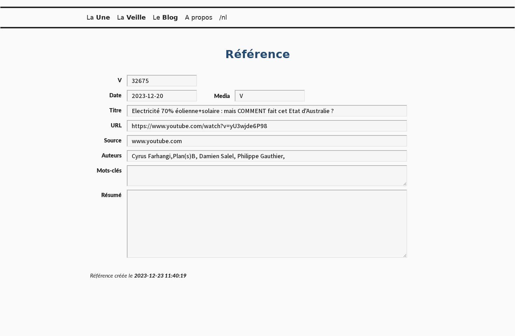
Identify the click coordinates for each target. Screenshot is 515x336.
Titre (115, 110)
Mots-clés (109, 171)
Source (113, 141)
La (98, 17)
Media (222, 96)
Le (165, 17)
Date (115, 95)
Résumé (111, 195)
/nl (223, 17)
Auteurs (112, 156)
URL (116, 125)
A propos (198, 17)
